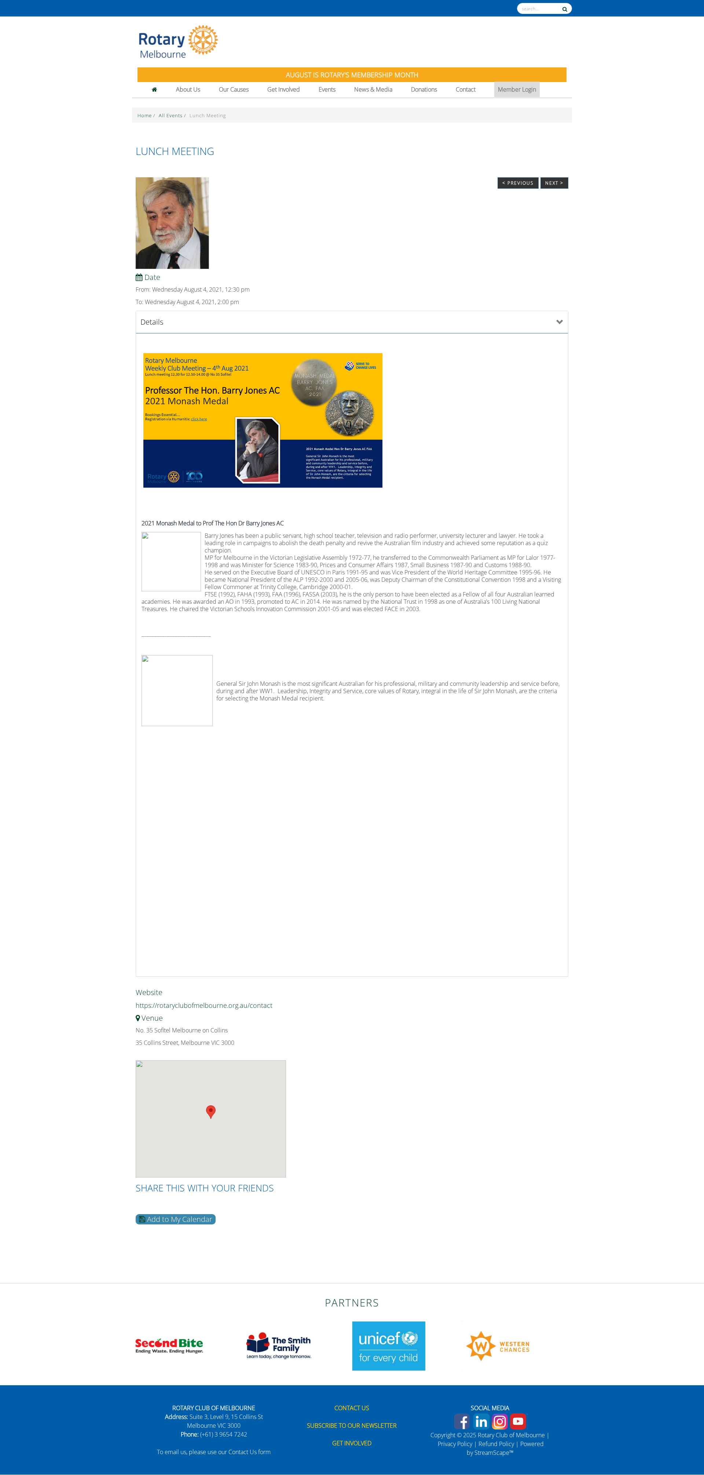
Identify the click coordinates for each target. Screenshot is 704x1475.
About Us (188, 89)
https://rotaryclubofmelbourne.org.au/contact (204, 1005)
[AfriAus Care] (168, 1345)
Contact (466, 89)
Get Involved (283, 89)
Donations (424, 89)
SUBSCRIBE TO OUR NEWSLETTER (352, 1426)
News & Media (373, 89)
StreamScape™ (494, 1453)
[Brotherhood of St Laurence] (388, 1345)
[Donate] (682, 1444)
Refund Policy (496, 1444)
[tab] (352, 322)
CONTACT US (351, 1408)
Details (151, 322)
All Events (171, 115)
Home (145, 115)
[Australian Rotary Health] (278, 1345)
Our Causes (234, 89)
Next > (554, 183)
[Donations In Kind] (498, 1345)
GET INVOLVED (351, 1443)
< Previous (518, 183)
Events (327, 89)
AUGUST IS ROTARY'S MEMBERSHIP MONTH (352, 74)
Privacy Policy (455, 1444)
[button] (211, 1112)
